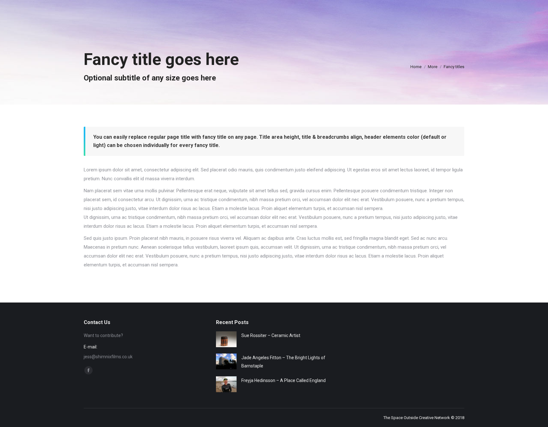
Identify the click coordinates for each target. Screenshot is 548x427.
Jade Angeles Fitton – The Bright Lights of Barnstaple (283, 361)
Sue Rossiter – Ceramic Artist (270, 335)
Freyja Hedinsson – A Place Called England (283, 380)
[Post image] (226, 339)
